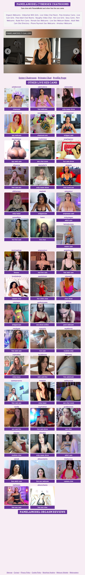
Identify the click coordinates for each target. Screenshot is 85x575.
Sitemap (9, 572)
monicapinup (16, 250)
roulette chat (68, 351)
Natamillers (16, 217)
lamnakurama (69, 224)
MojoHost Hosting (49, 572)
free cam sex (16, 187)
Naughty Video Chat (44, 18)
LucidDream (42, 354)
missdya (42, 433)
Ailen (68, 433)
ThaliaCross (68, 459)
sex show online (42, 325)
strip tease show (68, 109)
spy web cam (16, 161)
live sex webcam (42, 481)
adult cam (68, 220)
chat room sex (68, 187)
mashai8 (42, 191)
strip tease (16, 213)
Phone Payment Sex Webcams (43, 23)
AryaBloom (68, 328)
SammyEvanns (16, 380)
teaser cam (68, 246)
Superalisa (16, 354)
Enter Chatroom (28, 77)
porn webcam (68, 325)
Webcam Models (62, 572)
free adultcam (68, 377)
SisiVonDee (68, 87)
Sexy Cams (70, 18)
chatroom (16, 109)
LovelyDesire (16, 276)
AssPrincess (68, 250)
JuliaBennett (16, 87)
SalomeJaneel (68, 113)
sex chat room (42, 161)
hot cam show (68, 161)
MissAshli (68, 276)
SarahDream (42, 276)
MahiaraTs (16, 485)
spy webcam (16, 135)
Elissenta (16, 165)
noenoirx (42, 328)
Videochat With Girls (30, 15)
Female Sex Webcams (39, 21)
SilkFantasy (16, 191)
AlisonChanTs (42, 485)
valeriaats (16, 302)
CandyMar (16, 328)
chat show (68, 298)
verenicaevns (43, 113)
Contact (16, 572)
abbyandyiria (42, 459)
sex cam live (16, 429)
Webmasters (74, 572)
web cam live (42, 377)
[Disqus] (43, 543)
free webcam (42, 109)
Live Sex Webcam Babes (60, 21)
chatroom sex (42, 135)
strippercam (42, 213)
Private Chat (45, 77)
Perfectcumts (42, 302)
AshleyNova (68, 380)
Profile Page (59, 77)
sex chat (68, 429)
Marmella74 (42, 165)
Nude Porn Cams (22, 21)
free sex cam (16, 507)
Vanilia (16, 407)
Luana (42, 217)
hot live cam (16, 239)
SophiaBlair (42, 407)
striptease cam (68, 213)
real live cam (42, 272)
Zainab (16, 459)
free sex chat (42, 507)
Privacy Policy (25, 572)
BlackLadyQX (16, 139)
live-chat (42, 239)
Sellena (68, 302)
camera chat (16, 298)
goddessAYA (68, 407)
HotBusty (68, 354)
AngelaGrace (68, 139)
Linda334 (42, 380)
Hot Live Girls (58, 18)
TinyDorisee (42, 139)
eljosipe (16, 433)
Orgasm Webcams (13, 15)
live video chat (42, 298)
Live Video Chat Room (49, 15)
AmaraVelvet (42, 250)
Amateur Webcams (64, 23)
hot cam (43, 351)
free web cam (68, 272)
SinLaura (69, 165)
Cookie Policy (36, 572)
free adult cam (16, 481)
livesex (16, 272)
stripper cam (68, 135)
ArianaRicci (68, 191)
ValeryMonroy (16, 113)
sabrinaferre (42, 87)
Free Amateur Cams (67, 15)
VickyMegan (68, 217)
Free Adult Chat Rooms (25, 18)
